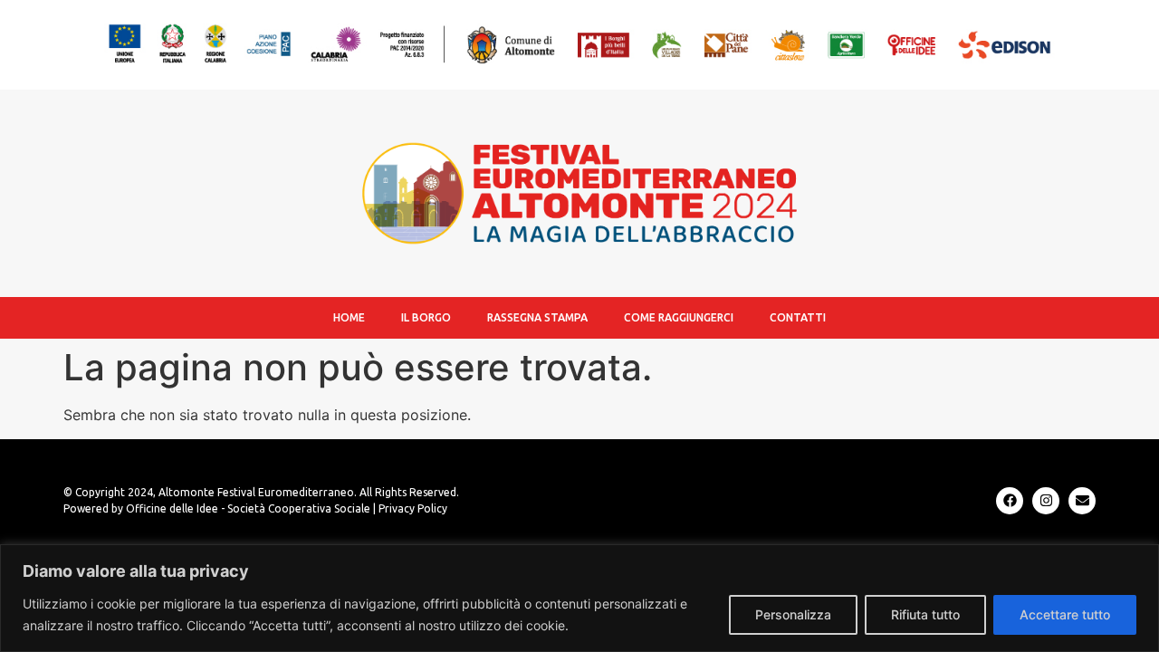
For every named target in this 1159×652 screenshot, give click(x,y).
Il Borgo (426, 317)
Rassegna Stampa (537, 317)
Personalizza (793, 614)
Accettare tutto (1065, 614)
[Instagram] (1045, 500)
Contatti (798, 317)
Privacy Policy (412, 508)
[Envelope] (1082, 500)
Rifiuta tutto (925, 614)
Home (349, 317)
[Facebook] (1009, 500)
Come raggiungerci (678, 317)
